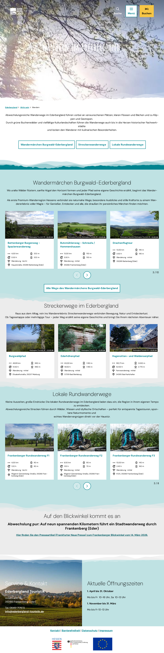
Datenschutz (90, 630)
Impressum (106, 630)
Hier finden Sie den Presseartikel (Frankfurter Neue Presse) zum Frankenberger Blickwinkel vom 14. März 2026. (82, 535)
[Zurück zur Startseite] (16, 11)
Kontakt (55, 630)
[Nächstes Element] (87, 275)
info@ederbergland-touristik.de (24, 611)
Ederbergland (11, 107)
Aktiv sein (24, 107)
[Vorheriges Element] (77, 275)
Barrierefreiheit (71, 630)
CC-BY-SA (50, 237)
